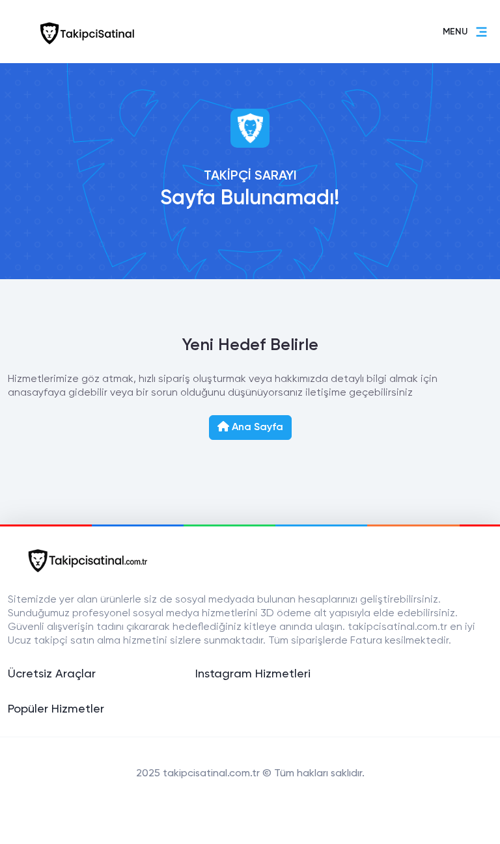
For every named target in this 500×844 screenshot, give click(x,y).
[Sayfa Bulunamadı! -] (83, 32)
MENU (455, 31)
